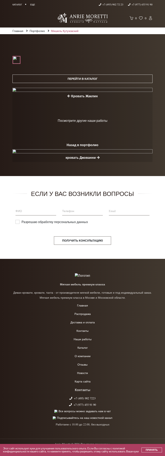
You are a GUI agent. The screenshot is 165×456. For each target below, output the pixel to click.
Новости (82, 373)
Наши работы (83, 339)
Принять (152, 450)
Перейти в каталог (83, 79)
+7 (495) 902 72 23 (113, 4)
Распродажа (82, 314)
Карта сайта (83, 381)
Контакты (82, 331)
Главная (82, 305)
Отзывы (82, 364)
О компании (83, 356)
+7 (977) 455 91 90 (142, 4)
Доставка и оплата (82, 322)
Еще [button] (32, 4)
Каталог (82, 347)
